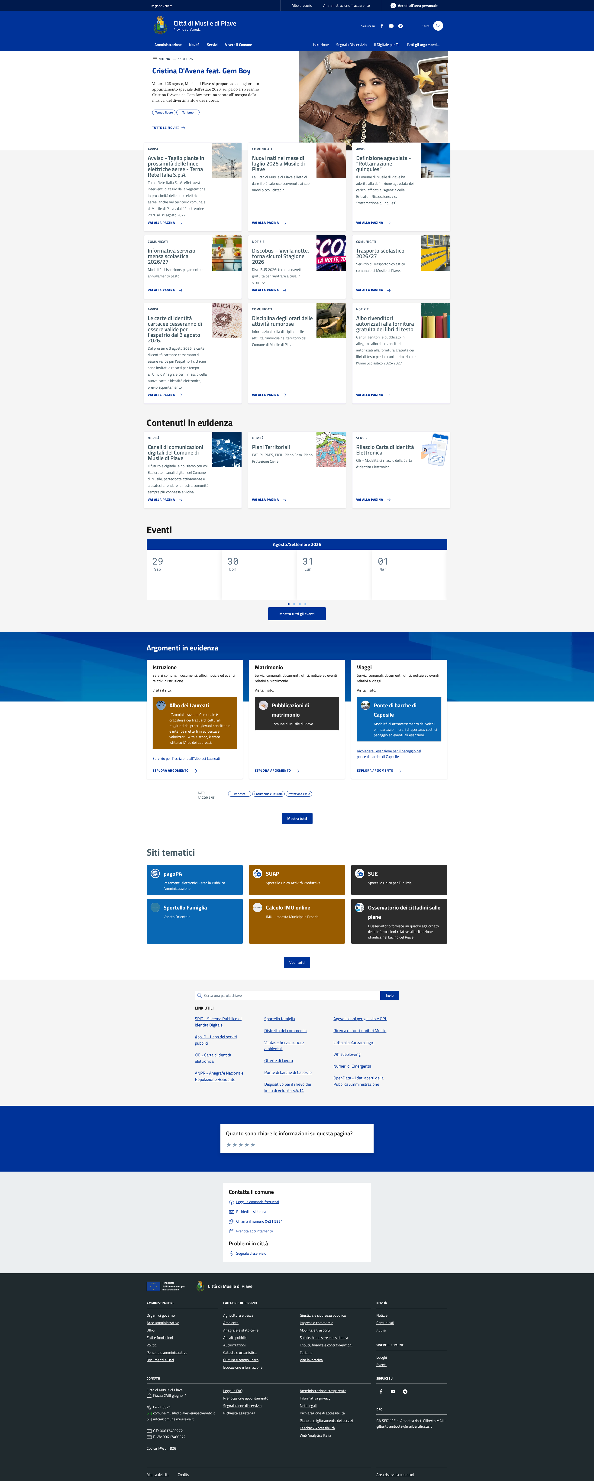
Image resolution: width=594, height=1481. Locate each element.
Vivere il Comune (238, 44)
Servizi (212, 44)
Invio (390, 995)
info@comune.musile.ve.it (173, 1419)
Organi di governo (161, 1315)
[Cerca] (438, 26)
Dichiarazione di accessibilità (322, 1413)
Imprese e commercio (316, 1322)
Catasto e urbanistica (240, 1352)
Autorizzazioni (234, 1345)
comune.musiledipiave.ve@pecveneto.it (184, 1413)
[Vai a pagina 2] (294, 604)
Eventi (381, 1364)
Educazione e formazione (242, 1367)
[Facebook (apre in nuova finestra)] (380, 26)
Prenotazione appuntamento (245, 1398)
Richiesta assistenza (239, 1413)
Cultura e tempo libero (240, 1360)
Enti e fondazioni (160, 1337)
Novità (194, 44)
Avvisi (381, 1330)
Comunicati (385, 1322)
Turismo (306, 1352)
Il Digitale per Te (386, 44)
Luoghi (381, 1357)
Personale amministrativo (167, 1352)
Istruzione (321, 44)
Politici (152, 1345)
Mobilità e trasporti (315, 1330)
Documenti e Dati (160, 1360)
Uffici (151, 1330)
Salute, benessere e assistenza (324, 1337)
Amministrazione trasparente (323, 1390)
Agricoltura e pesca (238, 1315)
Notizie (381, 1315)
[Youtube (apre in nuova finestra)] (389, 26)
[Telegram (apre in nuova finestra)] (398, 26)
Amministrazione (168, 44)
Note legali (308, 1405)
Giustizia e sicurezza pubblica (323, 1315)
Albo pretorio (302, 5)
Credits (183, 1474)
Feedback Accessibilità (317, 1428)
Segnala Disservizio (351, 44)
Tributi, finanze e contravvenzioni (326, 1345)
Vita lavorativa (311, 1360)
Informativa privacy (315, 1398)
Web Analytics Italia (315, 1435)
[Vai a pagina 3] (300, 604)
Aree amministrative (163, 1322)
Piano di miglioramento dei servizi (326, 1420)
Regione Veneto (161, 5)
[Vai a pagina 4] (305, 604)
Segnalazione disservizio (242, 1405)
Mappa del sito (158, 1474)
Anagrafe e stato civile (240, 1330)
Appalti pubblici (235, 1337)
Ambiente (231, 1322)
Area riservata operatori (395, 1474)
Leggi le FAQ (233, 1390)
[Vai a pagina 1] (289, 604)
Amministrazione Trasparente (346, 5)
